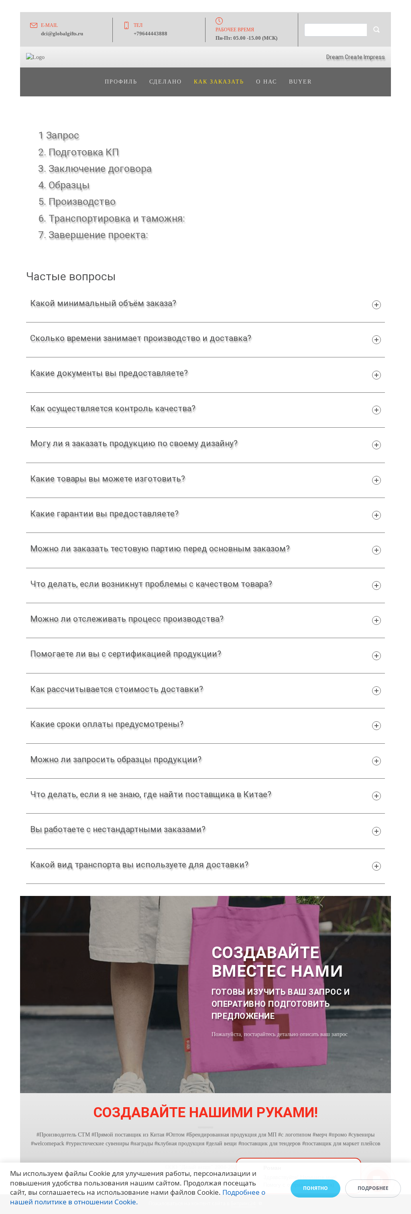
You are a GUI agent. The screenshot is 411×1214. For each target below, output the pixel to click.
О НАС (266, 82)
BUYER (300, 82)
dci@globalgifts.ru (62, 34)
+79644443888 (150, 34)
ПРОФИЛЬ (121, 82)
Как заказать (219, 82)
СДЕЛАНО (165, 82)
